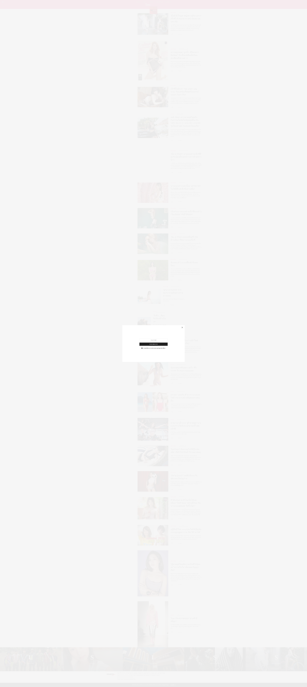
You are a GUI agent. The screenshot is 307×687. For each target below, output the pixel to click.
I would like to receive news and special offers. (154, 348)
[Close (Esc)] (182, 327)
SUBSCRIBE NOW (153, 344)
